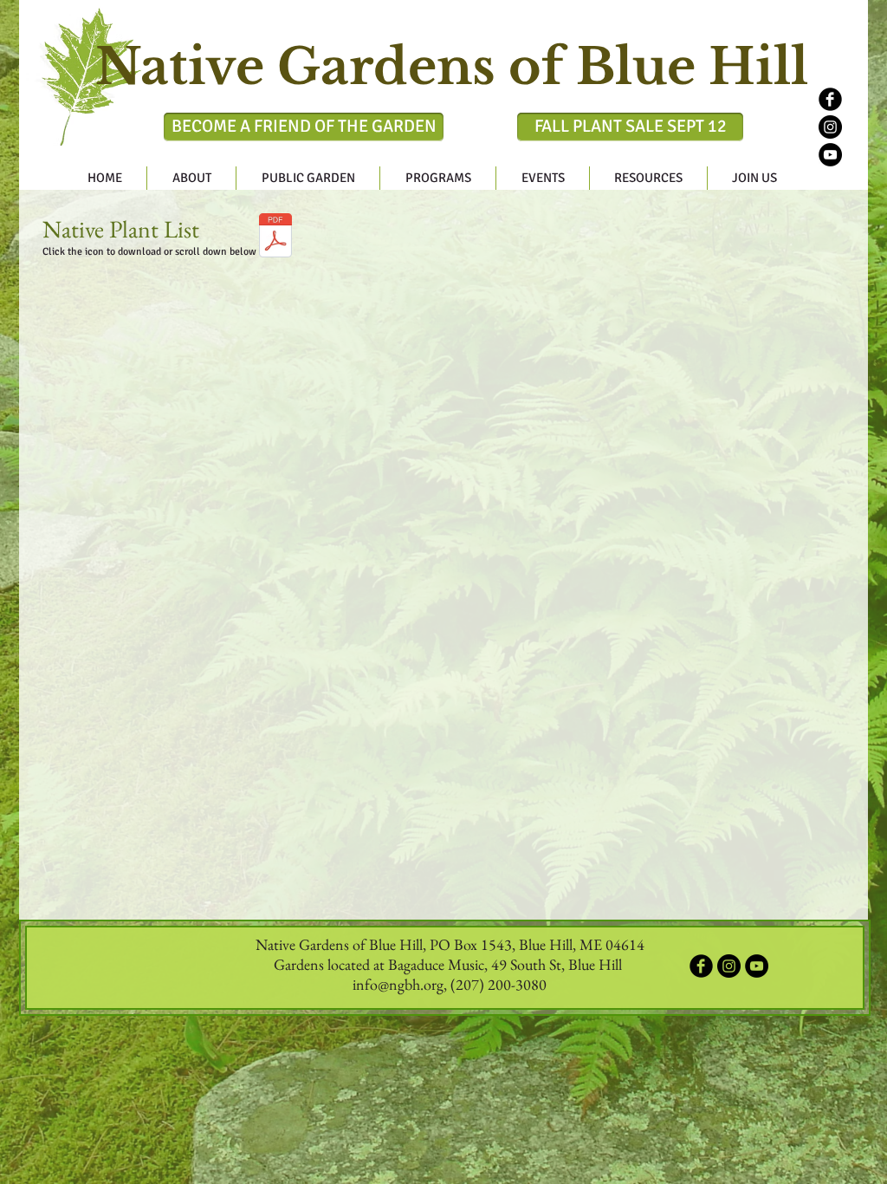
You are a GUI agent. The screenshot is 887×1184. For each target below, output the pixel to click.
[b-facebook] (830, 99)
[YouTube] (830, 154)
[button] (191, 178)
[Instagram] (830, 127)
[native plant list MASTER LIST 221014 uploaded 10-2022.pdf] (275, 237)
